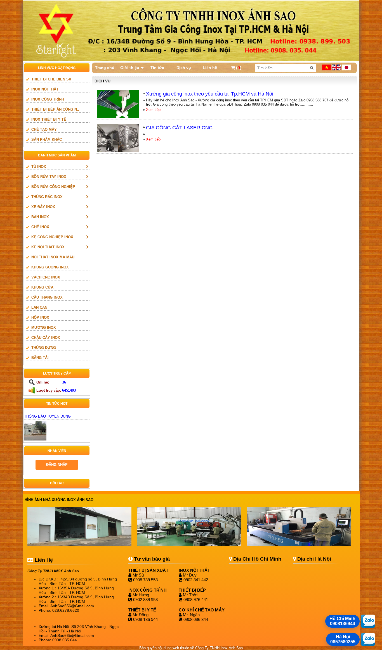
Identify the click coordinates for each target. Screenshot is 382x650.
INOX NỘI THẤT (44, 89)
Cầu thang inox (47, 297)
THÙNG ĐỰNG (43, 348)
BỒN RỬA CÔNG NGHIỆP (53, 187)
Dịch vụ (183, 67)
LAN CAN (39, 307)
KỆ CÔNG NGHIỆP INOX (52, 237)
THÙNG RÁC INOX (47, 197)
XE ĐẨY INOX (43, 207)
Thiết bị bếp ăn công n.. (55, 109)
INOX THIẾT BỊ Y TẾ (48, 119)
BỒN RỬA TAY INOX (48, 177)
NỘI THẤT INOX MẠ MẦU (52, 257)
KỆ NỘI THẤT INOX (48, 247)
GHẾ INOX (40, 227)
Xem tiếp (153, 110)
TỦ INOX (38, 167)
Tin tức (157, 67)
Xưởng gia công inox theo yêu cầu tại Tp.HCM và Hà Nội (209, 94)
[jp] (346, 69)
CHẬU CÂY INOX (45, 337)
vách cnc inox (45, 277)
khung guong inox (50, 267)
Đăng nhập (57, 465)
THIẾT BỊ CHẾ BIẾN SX (51, 79)
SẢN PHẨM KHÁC (46, 139)
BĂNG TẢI (40, 358)
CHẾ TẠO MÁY (44, 129)
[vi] (327, 69)
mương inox (43, 327)
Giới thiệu (129, 67)
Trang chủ (104, 67)
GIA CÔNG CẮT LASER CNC (179, 127)
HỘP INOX (40, 317)
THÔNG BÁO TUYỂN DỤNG (47, 416)
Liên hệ (210, 67)
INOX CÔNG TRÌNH (47, 99)
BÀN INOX (40, 217)
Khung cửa (42, 287)
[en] (337, 69)
